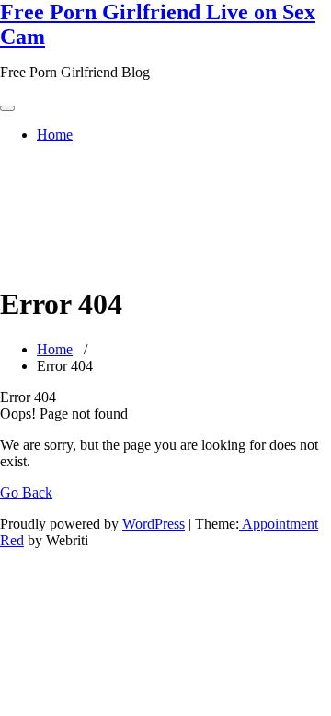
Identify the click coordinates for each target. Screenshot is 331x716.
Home (55, 134)
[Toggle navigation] (7, 108)
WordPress (153, 523)
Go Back (26, 492)
